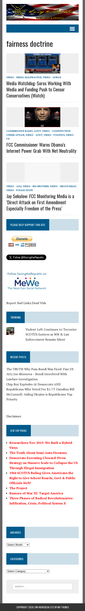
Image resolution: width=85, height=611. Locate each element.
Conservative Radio (19, 130)
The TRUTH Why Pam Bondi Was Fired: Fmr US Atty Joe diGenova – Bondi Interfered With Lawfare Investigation (40, 374)
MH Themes (63, 607)
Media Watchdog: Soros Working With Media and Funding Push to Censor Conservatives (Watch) (38, 89)
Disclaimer (13, 416)
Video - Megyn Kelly (63, 186)
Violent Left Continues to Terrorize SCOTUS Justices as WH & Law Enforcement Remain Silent (51, 334)
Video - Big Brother (36, 186)
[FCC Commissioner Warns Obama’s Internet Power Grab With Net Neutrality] (42, 124)
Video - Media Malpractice (24, 77)
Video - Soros (52, 77)
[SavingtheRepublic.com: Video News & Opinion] (42, 12)
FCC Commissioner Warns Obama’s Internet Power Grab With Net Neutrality (41, 147)
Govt (37, 130)
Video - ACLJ (14, 186)
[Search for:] (43, 586)
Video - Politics (54, 134)
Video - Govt (34, 134)
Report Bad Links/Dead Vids (26, 303)
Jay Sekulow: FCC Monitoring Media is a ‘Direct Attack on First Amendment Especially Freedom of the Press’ (40, 202)
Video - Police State (19, 190)
